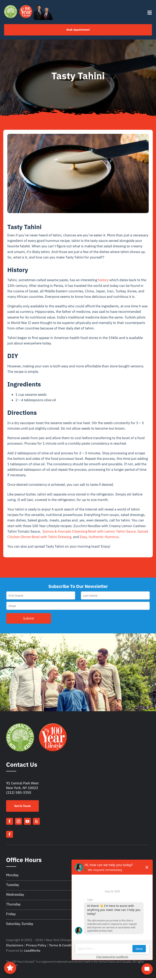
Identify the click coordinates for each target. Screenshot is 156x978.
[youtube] (27, 821)
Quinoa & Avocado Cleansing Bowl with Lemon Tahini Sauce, (89, 531)
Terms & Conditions (63, 945)
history (103, 280)
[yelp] (36, 821)
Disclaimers (14, 945)
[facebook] (9, 821)
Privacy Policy (36, 945)
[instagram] (18, 821)
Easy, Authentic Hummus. (100, 537)
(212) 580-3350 (18, 792)
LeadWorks (32, 950)
